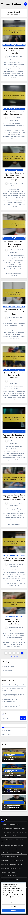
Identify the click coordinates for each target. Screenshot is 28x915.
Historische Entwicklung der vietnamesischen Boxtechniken (14, 51)
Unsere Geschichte (7, 670)
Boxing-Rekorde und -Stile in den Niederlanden (14, 832)
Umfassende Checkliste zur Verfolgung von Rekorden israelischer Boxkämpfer (12, 791)
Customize (14, 902)
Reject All (13, 906)
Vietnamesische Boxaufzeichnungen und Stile (14, 45)
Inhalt (3, 674)
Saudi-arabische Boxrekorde (8, 876)
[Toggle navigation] (2, 4)
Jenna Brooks (11, 56)
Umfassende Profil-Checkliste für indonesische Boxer (14, 312)
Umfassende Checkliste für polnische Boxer (14, 685)
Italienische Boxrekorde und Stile (14, 616)
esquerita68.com (13, 4)
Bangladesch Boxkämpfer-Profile (14, 170)
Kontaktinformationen (8, 666)
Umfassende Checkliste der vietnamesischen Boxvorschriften (14, 244)
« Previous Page (14, 656)
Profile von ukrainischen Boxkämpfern (14, 555)
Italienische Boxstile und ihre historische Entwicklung (14, 622)
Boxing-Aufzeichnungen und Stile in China (13, 828)
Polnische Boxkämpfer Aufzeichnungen (10, 755)
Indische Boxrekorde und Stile (9, 849)
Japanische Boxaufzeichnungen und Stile (14, 370)
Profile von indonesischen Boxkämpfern (14, 306)
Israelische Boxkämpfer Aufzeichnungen (14, 109)
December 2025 (6, 730)
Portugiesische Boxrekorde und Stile (13, 802)
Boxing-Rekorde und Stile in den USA (11, 836)
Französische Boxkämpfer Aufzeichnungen (14, 491)
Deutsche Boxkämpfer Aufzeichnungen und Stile (14, 432)
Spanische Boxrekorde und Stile (9, 879)
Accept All (13, 910)
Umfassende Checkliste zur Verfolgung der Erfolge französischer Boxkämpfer (14, 497)
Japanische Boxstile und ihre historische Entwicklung (14, 375)
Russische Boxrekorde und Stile (9, 872)
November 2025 (6, 734)
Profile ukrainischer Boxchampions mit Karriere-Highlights (12, 775)
